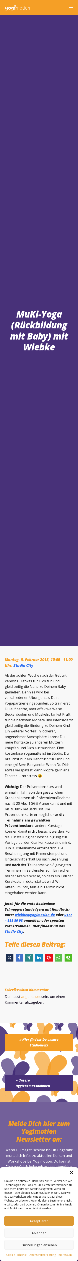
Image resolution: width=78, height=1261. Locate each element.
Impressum (65, 1255)
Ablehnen (39, 1233)
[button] (71, 1172)
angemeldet (31, 996)
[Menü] (71, 7)
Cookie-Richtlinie (16, 1255)
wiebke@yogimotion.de (35, 914)
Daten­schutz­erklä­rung (42, 1255)
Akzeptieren (39, 1221)
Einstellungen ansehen (39, 1245)
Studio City (23, 665)
